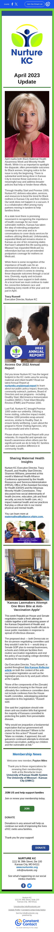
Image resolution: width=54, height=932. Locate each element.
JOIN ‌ (27, 808)
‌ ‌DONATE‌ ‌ (40, 848)
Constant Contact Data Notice (33, 910)
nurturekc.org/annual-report (20, 385)
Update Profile (14, 910)
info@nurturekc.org (27, 870)
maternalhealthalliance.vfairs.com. (24, 516)
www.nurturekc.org (27, 867)
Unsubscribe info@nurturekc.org (27, 907)
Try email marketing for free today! (27, 927)
